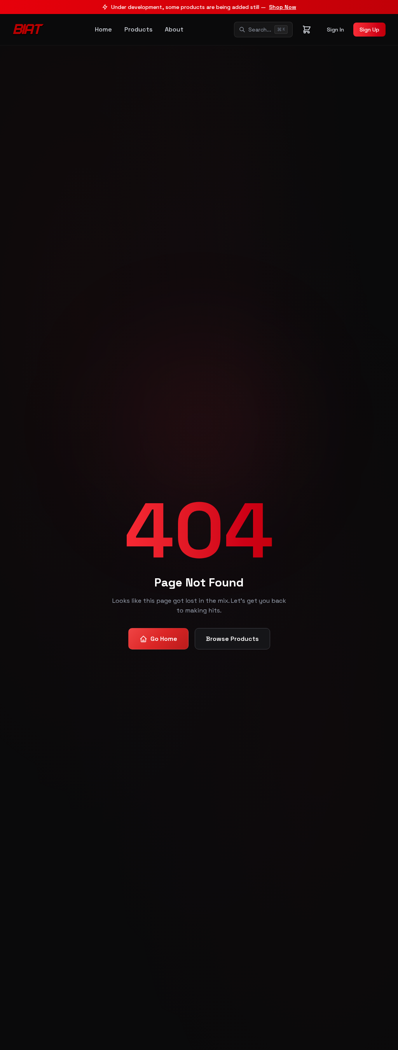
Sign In (335, 29)
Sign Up (369, 29)
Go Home (163, 639)
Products (138, 29)
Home (103, 29)
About (174, 29)
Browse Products (232, 639)
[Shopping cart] (306, 29)
